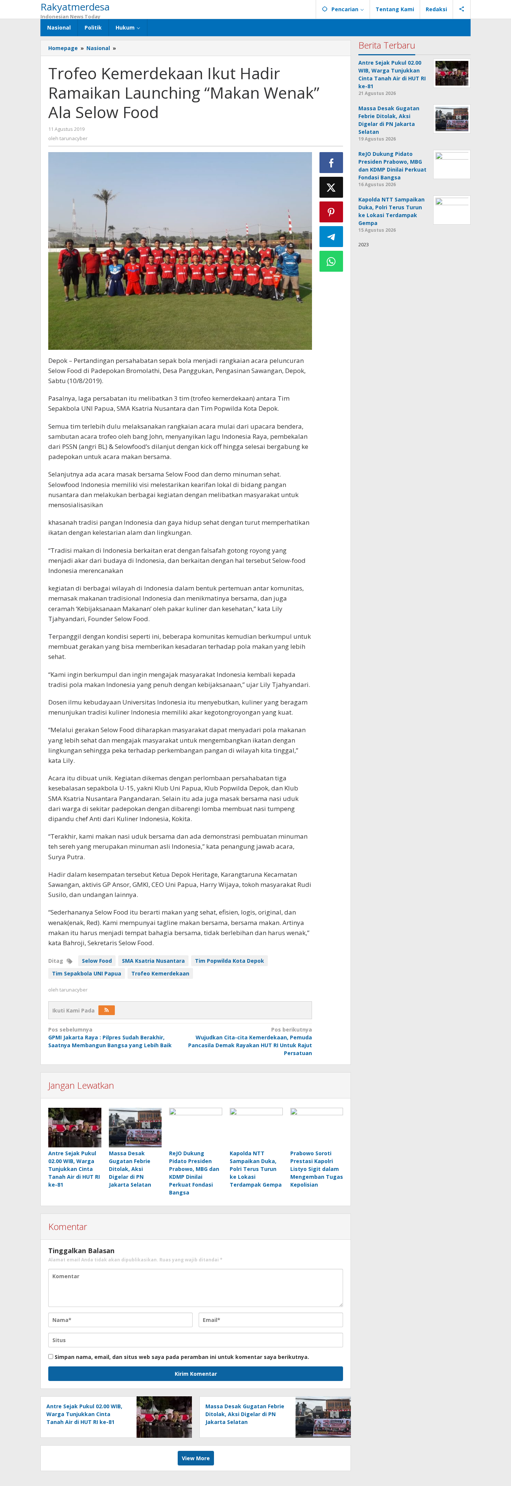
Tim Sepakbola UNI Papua (86, 973)
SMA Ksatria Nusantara (153, 960)
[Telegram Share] (331, 236)
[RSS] (106, 1010)
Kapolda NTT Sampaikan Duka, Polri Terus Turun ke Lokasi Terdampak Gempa (256, 1169)
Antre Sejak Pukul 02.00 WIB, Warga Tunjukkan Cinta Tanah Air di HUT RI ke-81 (74, 1169)
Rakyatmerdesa (75, 6)
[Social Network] (462, 9)
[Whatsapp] (331, 261)
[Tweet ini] (331, 187)
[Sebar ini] (331, 162)
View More (196, 1458)
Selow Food (97, 960)
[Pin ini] (331, 211)
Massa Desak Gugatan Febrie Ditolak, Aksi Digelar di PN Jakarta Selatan (130, 1169)
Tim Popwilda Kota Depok (229, 960)
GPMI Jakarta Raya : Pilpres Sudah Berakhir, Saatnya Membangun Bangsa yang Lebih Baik (110, 1037)
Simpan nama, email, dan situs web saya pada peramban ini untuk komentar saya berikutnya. (182, 1356)
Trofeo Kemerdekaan (160, 973)
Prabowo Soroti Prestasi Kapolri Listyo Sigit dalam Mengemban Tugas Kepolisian (316, 1169)
